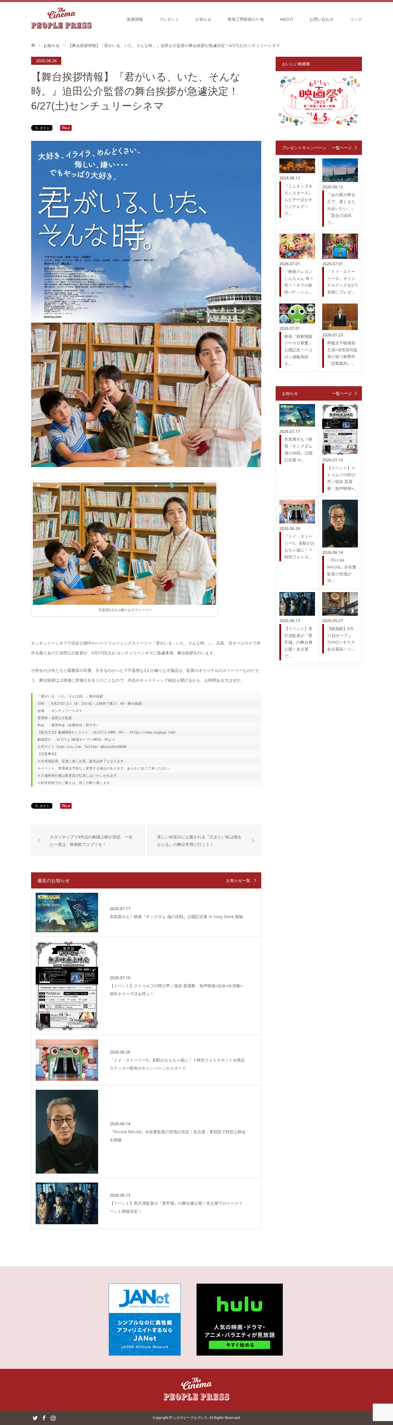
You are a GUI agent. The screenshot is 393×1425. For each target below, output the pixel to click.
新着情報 (135, 19)
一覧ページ (342, 148)
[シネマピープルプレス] (61, 19)
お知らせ (203, 19)
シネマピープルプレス (190, 1417)
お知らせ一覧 (238, 880)
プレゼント (169, 19)
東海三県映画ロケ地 (246, 19)
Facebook (44, 1417)
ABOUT (286, 19)
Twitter (35, 1417)
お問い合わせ (322, 19)
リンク (356, 19)
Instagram (52, 1417)
